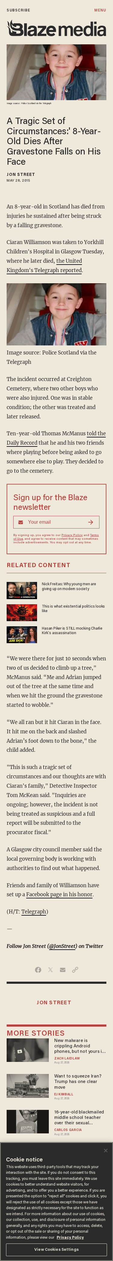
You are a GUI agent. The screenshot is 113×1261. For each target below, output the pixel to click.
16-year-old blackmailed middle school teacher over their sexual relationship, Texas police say (79, 1118)
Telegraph (33, 912)
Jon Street (21, 175)
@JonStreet (62, 946)
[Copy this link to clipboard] (75, 970)
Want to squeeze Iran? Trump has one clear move (78, 1082)
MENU (100, 10)
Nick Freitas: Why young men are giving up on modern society (69, 586)
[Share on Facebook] (38, 970)
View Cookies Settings (56, 1250)
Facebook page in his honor (59, 894)
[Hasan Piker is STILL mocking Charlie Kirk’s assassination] (22, 634)
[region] (56, 1201)
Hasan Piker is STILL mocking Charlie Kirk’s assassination (72, 631)
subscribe (18, 10)
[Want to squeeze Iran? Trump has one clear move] (28, 1085)
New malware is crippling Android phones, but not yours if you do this (78, 1047)
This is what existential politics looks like (73, 609)
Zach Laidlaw (67, 1058)
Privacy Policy (72, 535)
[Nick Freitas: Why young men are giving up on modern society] (22, 590)
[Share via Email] (63, 970)
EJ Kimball (64, 1094)
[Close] (105, 1150)
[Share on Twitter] (50, 970)
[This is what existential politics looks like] (22, 612)
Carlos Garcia (68, 1130)
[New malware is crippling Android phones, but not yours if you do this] (28, 1049)
